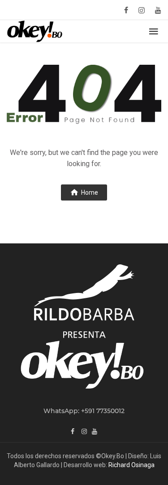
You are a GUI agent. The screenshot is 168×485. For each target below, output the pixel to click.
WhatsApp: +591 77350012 (84, 411)
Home (89, 192)
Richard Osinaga (131, 464)
